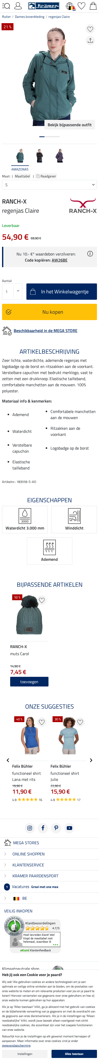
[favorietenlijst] (81, 5)
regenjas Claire (59, 16)
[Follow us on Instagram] (30, 828)
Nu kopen (52, 312)
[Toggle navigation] (6, 6)
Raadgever (49, 176)
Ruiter (6, 16)
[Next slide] (93, 160)
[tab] (41, 136)
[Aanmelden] (18, 5)
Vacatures (32, 886)
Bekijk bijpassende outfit (70, 125)
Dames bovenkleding (29, 16)
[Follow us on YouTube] (69, 828)
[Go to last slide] (8, 760)
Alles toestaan (74, 1053)
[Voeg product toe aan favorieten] (90, 29)
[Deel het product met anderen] (90, 40)
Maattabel (22, 176)
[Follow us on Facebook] (43, 828)
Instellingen (25, 1053)
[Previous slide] (6, 160)
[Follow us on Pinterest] (56, 828)
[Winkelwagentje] (93, 5)
